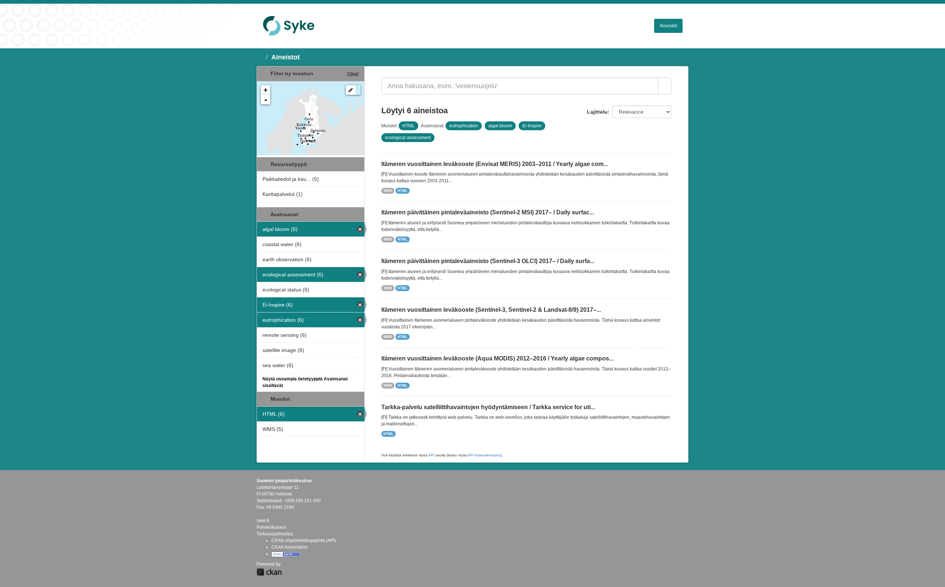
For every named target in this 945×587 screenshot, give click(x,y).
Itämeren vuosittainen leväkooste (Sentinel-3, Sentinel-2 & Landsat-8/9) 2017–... (491, 310)
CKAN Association (289, 547)
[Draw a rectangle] (350, 90)
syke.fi (263, 520)
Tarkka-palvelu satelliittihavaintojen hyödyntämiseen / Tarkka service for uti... (488, 407)
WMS (388, 191)
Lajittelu (597, 112)
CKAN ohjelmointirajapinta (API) (303, 540)
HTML (403, 191)
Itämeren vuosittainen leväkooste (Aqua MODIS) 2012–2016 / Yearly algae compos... (497, 358)
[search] (664, 85)
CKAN (269, 572)
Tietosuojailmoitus (275, 533)
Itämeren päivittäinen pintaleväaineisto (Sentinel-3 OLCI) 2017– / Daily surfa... (487, 261)
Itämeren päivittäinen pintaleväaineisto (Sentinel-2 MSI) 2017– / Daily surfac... (487, 212)
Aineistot (668, 25)
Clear (353, 73)
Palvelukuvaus (271, 527)
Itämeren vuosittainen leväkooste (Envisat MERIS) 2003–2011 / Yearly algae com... (494, 164)
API (431, 455)
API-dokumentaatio (484, 455)
